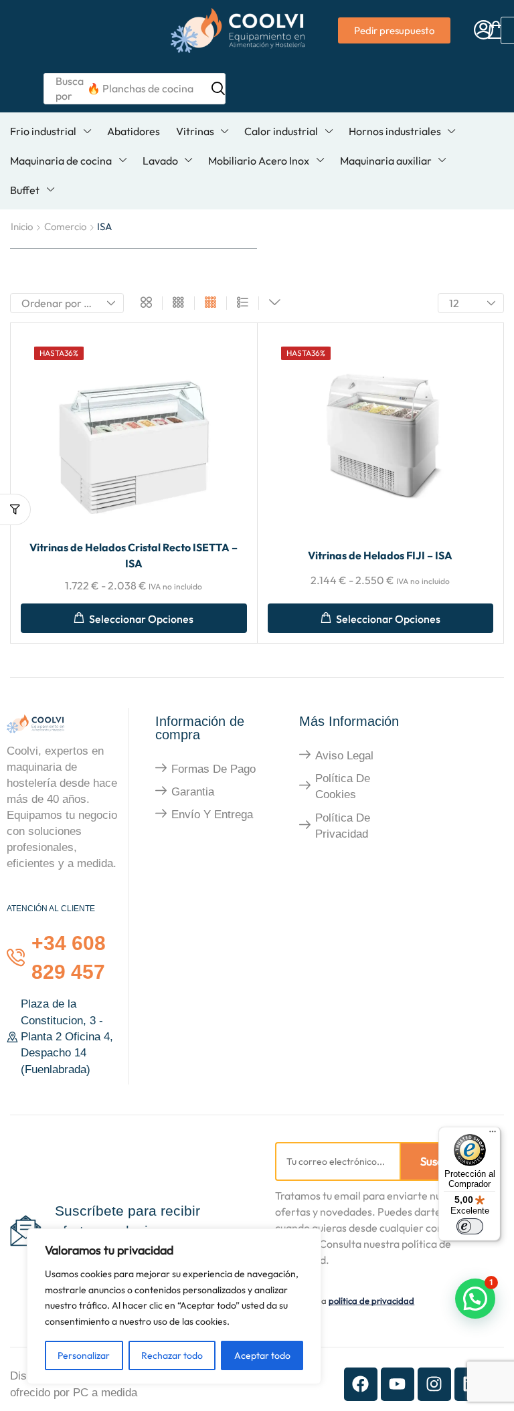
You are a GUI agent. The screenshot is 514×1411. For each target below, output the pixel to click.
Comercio (65, 226)
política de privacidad (371, 1300)
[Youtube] (397, 1384)
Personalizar (84, 1355)
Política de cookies (342, 786)
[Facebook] (360, 1384)
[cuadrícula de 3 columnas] (178, 303)
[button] (483, 30)
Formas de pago (213, 769)
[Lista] (242, 303)
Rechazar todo (172, 1355)
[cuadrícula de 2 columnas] (146, 303)
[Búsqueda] (218, 88)
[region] (174, 1306)
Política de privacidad (342, 826)
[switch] (469, 1226)
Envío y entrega (212, 814)
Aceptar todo (262, 1355)
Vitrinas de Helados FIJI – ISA (380, 555)
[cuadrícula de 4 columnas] (210, 303)
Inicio (22, 226)
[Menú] (493, 1135)
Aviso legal (344, 755)
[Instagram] (434, 1384)
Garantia (192, 791)
